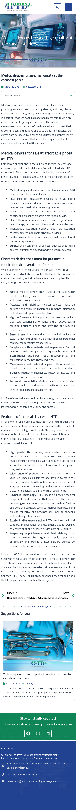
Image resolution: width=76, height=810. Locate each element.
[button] (57, 7)
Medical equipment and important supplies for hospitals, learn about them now (38, 676)
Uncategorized (33, 86)
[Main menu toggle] (68, 7)
